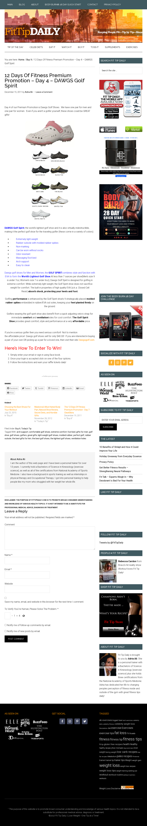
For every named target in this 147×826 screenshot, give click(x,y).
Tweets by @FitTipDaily (111, 542)
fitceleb (132, 733)
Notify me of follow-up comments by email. (29, 625)
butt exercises (128, 720)
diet (109, 728)
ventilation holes (78, 438)
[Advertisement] (120, 269)
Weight (128, 760)
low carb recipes (127, 751)
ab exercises (105, 720)
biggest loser (117, 720)
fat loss (120, 733)
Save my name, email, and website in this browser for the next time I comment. (44, 601)
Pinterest (136, 757)
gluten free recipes (113, 744)
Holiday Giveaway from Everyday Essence (120, 456)
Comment (10, 524)
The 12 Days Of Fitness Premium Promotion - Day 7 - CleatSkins (77, 410)
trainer (102, 760)
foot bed (71, 432)
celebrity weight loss (125, 724)
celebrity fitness (108, 724)
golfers (23, 435)
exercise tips (106, 733)
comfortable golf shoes (39, 432)
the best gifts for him (21, 438)
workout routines (129, 775)
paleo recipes (124, 756)
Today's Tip (26, 428)
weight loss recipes (128, 766)
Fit (128, 733)
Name (8, 555)
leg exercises (128, 748)
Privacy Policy (106, 462)
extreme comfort (59, 432)
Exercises (127, 727)
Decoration (103, 728)
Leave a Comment (44, 92)
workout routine (116, 775)
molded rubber (65, 435)
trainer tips (119, 760)
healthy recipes (105, 748)
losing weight (111, 752)
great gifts (32, 435)
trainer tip (110, 760)
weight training (122, 771)
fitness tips (132, 739)
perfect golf (78, 435)
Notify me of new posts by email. (23, 631)
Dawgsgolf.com (86, 340)
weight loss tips (107, 770)
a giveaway (50, 376)
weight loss (109, 765)
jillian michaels (117, 748)
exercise (116, 728)
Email (8, 569)
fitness (104, 739)
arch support (22, 432)
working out (132, 771)
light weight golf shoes (48, 435)
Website (9, 583)
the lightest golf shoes (60, 438)
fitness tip (116, 739)
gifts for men (82, 432)
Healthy (133, 744)
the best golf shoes (41, 438)
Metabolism (112, 757)
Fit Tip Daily (73, 23)
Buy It (17, 428)
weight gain (136, 760)
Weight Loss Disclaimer (110, 788)
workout (103, 774)
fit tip (101, 744)
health (126, 744)
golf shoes (14, 435)
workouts (102, 778)
